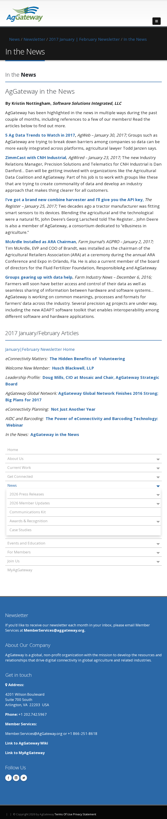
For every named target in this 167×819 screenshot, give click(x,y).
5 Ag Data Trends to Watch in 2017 (40, 135)
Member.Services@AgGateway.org (33, 733)
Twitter (23, 778)
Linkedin (16, 778)
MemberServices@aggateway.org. (54, 630)
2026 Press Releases (27, 494)
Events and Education (26, 543)
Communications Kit (28, 511)
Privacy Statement (84, 814)
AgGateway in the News (54, 434)
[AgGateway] (24, 12)
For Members (19, 551)
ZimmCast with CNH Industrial (35, 157)
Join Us (13, 560)
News (12, 485)
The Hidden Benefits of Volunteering (87, 358)
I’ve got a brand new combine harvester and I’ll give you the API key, (74, 199)
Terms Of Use (63, 814)
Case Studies (21, 529)
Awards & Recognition (29, 520)
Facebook (8, 778)
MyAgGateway (19, 569)
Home (12, 449)
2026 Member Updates (30, 502)
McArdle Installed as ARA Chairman (40, 241)
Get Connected (20, 476)
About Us (15, 458)
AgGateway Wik (33, 743)
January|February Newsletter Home (40, 349)
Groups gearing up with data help (38, 277)
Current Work (19, 467)
